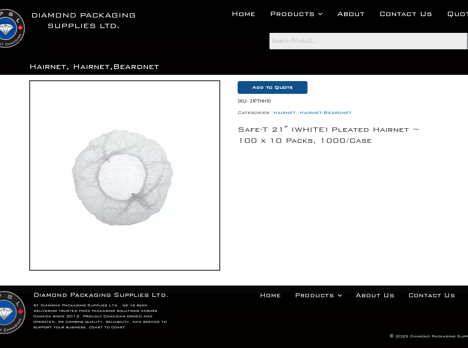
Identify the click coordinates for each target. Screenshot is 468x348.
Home (243, 13)
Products (292, 13)
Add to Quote (272, 87)
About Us (375, 295)
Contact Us (405, 13)
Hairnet (47, 66)
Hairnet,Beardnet (116, 66)
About (351, 13)
